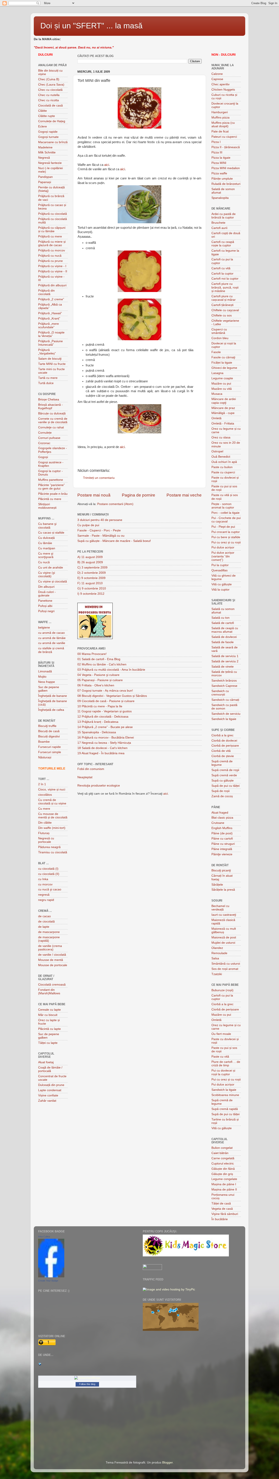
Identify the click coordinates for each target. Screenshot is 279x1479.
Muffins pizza (220, 117)
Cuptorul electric (222, 1163)
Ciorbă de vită (221, 750)
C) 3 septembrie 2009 (92, 567)
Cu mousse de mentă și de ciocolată (52, 815)
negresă (43, 894)
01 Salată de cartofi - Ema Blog (98, 659)
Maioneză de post (223, 937)
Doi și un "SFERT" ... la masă (91, 25)
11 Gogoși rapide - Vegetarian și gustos (104, 711)
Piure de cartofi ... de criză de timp (225, 1063)
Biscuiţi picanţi (221, 870)
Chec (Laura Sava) (51, 84)
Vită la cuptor (220, 589)
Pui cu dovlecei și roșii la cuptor (223, 1072)
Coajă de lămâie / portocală (50, 1069)
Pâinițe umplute (222, 178)
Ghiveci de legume (224, 367)
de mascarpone (49, 932)
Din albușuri (46, 586)
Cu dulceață (46, 537)
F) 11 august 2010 (90, 583)
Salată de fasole (222, 642)
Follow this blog (87, 1384)
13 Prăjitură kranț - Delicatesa (97, 721)
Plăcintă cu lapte (49, 1029)
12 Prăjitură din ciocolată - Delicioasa (102, 716)
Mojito (42, 676)
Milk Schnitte (47, 152)
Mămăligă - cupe (223, 413)
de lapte (43, 926)
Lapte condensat (49, 1090)
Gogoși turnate (48, 137)
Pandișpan (45, 177)
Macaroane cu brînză (53, 142)
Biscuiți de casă (49, 731)
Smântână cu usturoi (225, 963)
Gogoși (43, 457)
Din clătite (45, 822)
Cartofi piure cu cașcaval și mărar (223, 298)
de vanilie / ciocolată (52, 954)
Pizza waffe (219, 173)
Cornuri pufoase (49, 438)
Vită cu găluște (221, 584)
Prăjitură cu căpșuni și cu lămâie (51, 229)
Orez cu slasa (220, 437)
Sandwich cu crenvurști (220, 692)
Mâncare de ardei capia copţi (223, 400)
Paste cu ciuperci (223, 472)
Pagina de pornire (138, 495)
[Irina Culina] (51, 1276)
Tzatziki (216, 974)
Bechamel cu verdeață (220, 907)
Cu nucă (44, 562)
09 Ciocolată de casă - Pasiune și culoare (105, 701)
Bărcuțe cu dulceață (52, 413)
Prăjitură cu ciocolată (52, 213)
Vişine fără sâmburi (224, 1214)
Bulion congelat (222, 1147)
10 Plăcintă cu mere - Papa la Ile (99, 706)
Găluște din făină (223, 1168)
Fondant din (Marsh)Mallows (49, 991)
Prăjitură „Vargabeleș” (47, 351)
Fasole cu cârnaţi (223, 357)
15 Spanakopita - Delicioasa (96, 732)
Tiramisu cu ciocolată (52, 852)
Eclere (42, 126)
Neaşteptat (84, 777)
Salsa (215, 958)
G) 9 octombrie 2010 (91, 588)
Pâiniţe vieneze (221, 854)
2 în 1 (42, 784)
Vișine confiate (48, 1095)
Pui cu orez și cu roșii (226, 542)
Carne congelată (222, 1158)
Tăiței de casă (221, 1203)
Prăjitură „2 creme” (51, 299)
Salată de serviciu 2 (224, 661)
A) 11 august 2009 (90, 557)
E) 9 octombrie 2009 (91, 578)
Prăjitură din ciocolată (46, 292)
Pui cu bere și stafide (225, 537)
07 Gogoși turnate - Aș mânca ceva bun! (105, 690)
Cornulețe (45, 432)
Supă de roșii (220, 791)
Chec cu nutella (49, 95)
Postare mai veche (184, 495)
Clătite (42, 110)
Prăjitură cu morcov (51, 250)
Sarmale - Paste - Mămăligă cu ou (100, 535)
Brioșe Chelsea (48, 399)
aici (106, 165)
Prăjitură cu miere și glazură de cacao (52, 243)
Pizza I (216, 142)
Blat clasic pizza (222, 817)
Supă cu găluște (222, 780)
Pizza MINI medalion (225, 168)
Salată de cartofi (222, 623)
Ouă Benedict (220, 456)
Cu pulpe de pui (88, 525)
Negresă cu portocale (46, 840)
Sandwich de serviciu (225, 713)
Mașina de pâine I (223, 1184)
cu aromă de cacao (51, 632)
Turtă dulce (46, 383)
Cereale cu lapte (49, 1009)
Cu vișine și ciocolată (52, 581)
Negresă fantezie (50, 163)
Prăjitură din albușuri (52, 285)
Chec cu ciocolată (50, 89)
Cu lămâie (45, 543)
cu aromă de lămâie (52, 638)
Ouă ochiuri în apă (224, 462)
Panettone (45, 600)
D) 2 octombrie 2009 (91, 572)
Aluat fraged (219, 812)
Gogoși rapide (48, 131)
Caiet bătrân (219, 1153)
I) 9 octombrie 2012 (90, 593)
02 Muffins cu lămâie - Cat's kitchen (101, 664)
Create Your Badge (48, 1280)
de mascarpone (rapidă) (49, 939)
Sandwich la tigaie (223, 719)
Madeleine (45, 147)
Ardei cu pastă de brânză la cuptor (223, 215)
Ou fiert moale (221, 1034)
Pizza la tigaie (220, 157)
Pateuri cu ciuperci (224, 136)
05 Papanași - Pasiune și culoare (100, 680)
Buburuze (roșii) (222, 990)
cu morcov (45, 884)
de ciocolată (46, 921)
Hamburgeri (219, 112)
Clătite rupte (46, 116)
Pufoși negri (46, 611)
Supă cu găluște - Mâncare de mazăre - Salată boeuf (114, 541)
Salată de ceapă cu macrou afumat (224, 630)
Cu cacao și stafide (51, 532)
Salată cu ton (220, 617)
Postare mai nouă (94, 495)
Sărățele (217, 884)
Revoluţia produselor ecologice (98, 785)
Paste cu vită (220, 1056)
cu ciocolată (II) (48, 874)
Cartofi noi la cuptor (224, 278)
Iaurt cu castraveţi (223, 914)
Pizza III (216, 152)
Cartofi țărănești (222, 305)
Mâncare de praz (223, 408)
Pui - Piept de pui (223, 526)
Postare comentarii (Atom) (115, 504)
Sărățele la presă (223, 889)
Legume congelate (224, 1179)
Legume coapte (222, 378)
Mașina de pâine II (224, 1189)
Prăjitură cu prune (50, 261)
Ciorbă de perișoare (225, 745)
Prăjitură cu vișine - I (52, 266)
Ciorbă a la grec (222, 735)
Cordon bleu (219, 338)
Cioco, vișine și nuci (51, 789)
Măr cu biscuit (47, 1015)
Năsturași (44, 757)
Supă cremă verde (224, 775)
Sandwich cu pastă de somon (224, 706)
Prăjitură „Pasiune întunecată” (50, 343)
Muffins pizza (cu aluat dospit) (223, 124)
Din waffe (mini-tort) (51, 828)
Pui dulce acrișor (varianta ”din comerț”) (222, 556)
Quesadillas (219, 570)
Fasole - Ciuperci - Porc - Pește (99, 530)
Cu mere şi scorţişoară (45, 555)
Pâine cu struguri (223, 843)
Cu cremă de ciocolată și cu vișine (52, 801)
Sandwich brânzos (224, 680)
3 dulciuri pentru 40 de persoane (99, 520)
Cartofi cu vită (220, 268)
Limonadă (45, 671)
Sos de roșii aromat (224, 969)
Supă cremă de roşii (225, 770)
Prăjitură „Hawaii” (50, 313)
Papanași (44, 182)
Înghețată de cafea (51, 709)
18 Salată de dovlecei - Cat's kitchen (102, 748)
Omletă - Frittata (222, 423)
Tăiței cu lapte (48, 1042)
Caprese (217, 79)
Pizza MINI (218, 163)
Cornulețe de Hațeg (51, 121)
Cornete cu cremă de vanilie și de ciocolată (52, 420)
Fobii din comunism (90, 769)
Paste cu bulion (222, 467)
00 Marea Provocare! (92, 654)
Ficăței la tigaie (221, 362)
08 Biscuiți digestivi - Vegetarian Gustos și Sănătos (112, 695)
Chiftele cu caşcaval (225, 310)
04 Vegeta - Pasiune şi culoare (98, 675)
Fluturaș (43, 833)
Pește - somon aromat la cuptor (222, 505)
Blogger (167, 1462)
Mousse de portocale (52, 965)
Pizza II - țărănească (225, 147)
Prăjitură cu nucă (49, 255)
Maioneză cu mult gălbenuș (223, 930)
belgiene (44, 627)
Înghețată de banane (52, 695)
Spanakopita (220, 197)
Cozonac (44, 443)
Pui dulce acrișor (222, 547)
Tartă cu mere (48, 378)
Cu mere (44, 808)
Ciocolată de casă (50, 105)
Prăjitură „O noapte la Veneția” (51, 334)
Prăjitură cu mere (50, 236)
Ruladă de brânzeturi (225, 184)
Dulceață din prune (51, 1085)
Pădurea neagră (49, 847)
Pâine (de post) (222, 833)
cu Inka (43, 879)
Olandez (217, 948)
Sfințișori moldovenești (47, 506)
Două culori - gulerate (47, 593)
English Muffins (221, 828)
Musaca (216, 393)
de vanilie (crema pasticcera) (50, 947)
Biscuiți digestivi (49, 736)
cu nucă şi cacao (49, 889)
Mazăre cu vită (221, 388)
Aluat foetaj (46, 1062)
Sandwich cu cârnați (225, 699)
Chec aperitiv (220, 84)
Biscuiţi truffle (47, 726)
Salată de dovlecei (224, 637)
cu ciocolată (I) (48, 868)
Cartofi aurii (219, 228)
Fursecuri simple (49, 752)
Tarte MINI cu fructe (52, 364)
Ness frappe (46, 682)
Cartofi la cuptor (222, 273)
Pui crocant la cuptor (225, 532)
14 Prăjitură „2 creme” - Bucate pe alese (105, 727)
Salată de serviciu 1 (224, 656)
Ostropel (217, 451)
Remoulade (219, 953)
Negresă (44, 157)
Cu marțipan (46, 548)
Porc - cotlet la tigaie (225, 512)
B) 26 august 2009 (90, 562)
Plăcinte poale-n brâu (53, 493)
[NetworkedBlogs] (87, 1377)
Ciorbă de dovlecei (224, 740)
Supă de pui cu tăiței (225, 785)
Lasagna (217, 373)
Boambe (44, 741)
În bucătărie (219, 1219)
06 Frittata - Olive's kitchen (95, 685)
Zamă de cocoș (222, 796)
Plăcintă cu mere (49, 499)
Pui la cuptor (220, 565)
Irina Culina (44, 1236)
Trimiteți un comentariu (99, 477)
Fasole (216, 352)
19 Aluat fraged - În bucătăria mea (100, 753)
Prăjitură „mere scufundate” (48, 325)
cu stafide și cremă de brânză (51, 650)
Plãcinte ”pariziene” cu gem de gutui (51, 486)
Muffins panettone (50, 479)
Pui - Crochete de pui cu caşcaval (226, 519)
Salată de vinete (222, 666)
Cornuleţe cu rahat (51, 427)
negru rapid (46, 900)
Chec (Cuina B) (48, 79)
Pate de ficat (220, 131)
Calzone (217, 74)
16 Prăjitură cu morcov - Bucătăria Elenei (105, 737)
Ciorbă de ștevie (222, 756)
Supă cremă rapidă (224, 1109)
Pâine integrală (221, 849)
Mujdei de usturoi (223, 942)
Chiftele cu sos (221, 315)
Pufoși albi (45, 606)
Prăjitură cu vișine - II (52, 271)
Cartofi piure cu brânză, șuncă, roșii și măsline (224, 287)
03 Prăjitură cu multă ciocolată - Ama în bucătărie (111, 669)
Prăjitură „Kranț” (49, 318)
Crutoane (217, 823)
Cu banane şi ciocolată (47, 525)
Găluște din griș (222, 1174)
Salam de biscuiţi (49, 358)
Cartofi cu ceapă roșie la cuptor (222, 243)
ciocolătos (45, 794)
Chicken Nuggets (223, 89)
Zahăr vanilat (47, 1100)
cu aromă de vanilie (51, 643)
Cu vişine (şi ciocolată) (46, 574)
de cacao (44, 916)
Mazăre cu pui (221, 383)
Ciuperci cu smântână (219, 331)
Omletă (216, 418)
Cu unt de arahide (50, 567)
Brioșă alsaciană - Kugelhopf (50, 406)
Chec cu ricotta (48, 100)
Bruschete (218, 222)
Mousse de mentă (50, 960)
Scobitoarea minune (225, 1095)
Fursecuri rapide (49, 747)
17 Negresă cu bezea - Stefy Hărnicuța (104, 742)
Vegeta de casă (222, 1208)
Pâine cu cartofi (222, 838)
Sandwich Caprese (224, 685)
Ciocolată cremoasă (52, 984)
